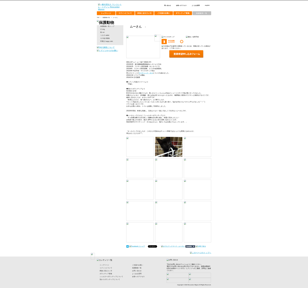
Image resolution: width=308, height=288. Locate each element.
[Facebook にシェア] (137, 246)
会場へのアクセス (181, 5)
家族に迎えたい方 (144, 13)
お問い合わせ (136, 271)
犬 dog (102, 29)
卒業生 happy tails (106, 41)
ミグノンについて (125, 13)
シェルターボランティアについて (111, 276)
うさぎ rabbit (104, 35)
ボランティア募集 (182, 13)
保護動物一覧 (201, 13)
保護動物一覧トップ (107, 26)
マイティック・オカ (146, 73)
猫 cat (102, 32)
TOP (98, 17)
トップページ (106, 13)
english (207, 5)
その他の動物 (105, 38)
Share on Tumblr (190, 246)
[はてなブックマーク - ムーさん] (173, 246)
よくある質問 (196, 5)
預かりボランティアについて (110, 279)
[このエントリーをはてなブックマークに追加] (127, 246)
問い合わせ (167, 5)
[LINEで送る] (201, 246)
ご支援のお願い (163, 13)
